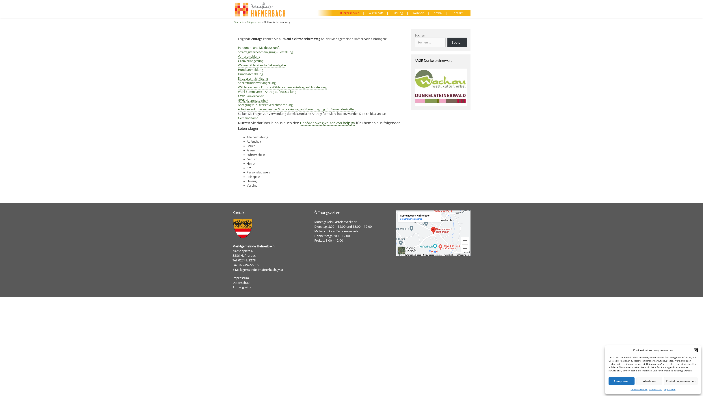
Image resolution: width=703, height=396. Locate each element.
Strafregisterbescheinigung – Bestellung (265, 52)
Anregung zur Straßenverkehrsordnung (265, 105)
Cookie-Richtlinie (639, 389)
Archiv (438, 13)
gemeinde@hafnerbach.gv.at (262, 269)
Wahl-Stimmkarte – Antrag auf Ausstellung (267, 92)
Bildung (398, 13)
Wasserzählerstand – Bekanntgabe (262, 65)
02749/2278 (247, 260)
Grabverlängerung (250, 61)
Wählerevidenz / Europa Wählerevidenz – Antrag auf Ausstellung (282, 87)
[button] (696, 350)
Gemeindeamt (248, 118)
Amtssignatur (242, 287)
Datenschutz (655, 389)
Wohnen (418, 13)
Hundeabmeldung (250, 74)
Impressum (670, 389)
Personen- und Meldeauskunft (259, 48)
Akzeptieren (621, 381)
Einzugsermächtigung (253, 78)
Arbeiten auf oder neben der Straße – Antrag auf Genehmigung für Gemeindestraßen (297, 109)
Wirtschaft (376, 13)
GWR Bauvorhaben (251, 96)
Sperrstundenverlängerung (257, 83)
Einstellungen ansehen (680, 381)
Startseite (239, 22)
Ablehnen (649, 381)
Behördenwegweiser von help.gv (327, 122)
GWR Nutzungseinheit (253, 100)
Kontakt (457, 13)
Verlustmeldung (249, 56)
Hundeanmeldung (250, 70)
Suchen (420, 35)
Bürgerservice (349, 13)
